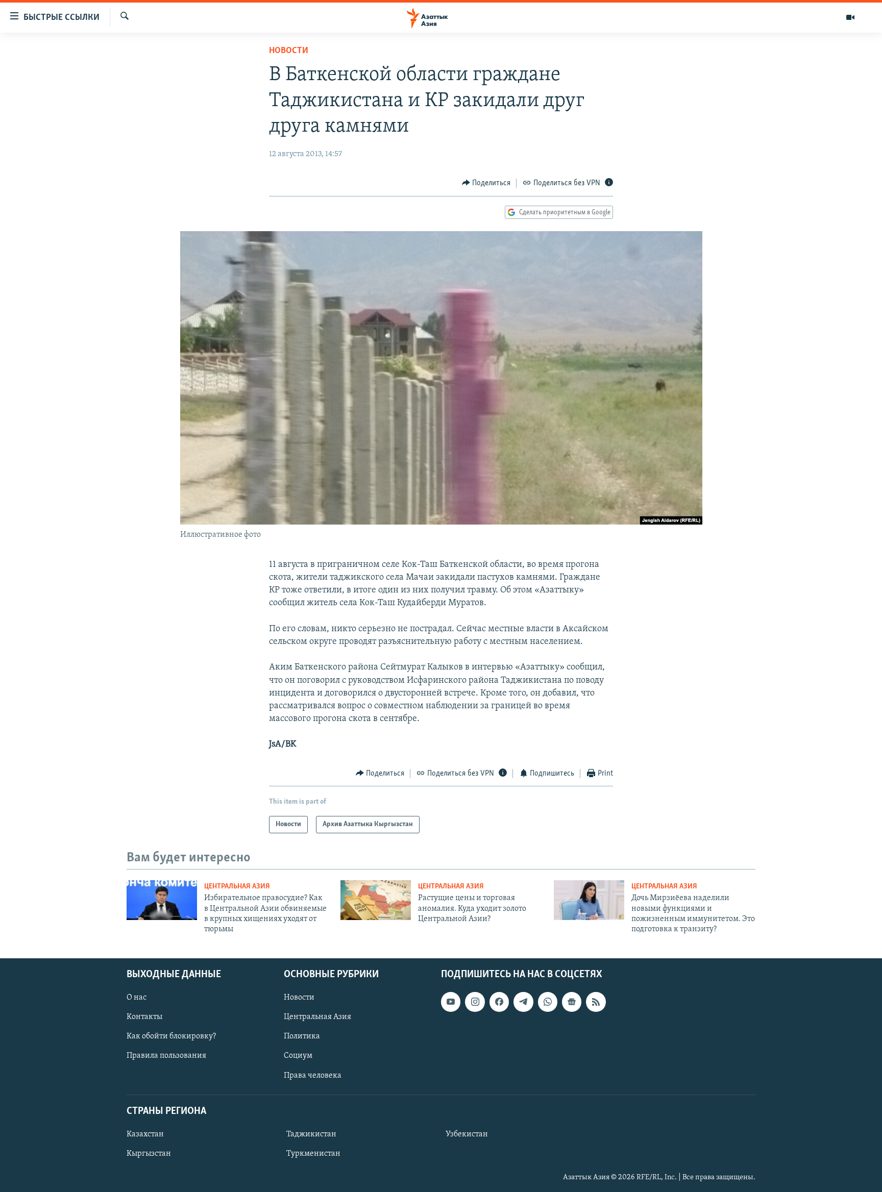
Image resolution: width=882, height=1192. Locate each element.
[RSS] (595, 1001)
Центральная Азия (237, 886)
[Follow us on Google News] (571, 1001)
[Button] (486, 183)
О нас (136, 998)
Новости (288, 51)
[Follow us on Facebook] (499, 1001)
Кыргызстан (149, 1154)
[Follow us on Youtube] (450, 1001)
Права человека (312, 1075)
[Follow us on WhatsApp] (547, 1001)
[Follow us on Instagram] (474, 1001)
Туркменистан (313, 1154)
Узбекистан (467, 1134)
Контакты (144, 1017)
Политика (302, 1036)
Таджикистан (311, 1134)
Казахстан (145, 1134)
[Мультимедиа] (850, 17)
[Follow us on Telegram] (523, 1001)
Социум (298, 1056)
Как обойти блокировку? (171, 1036)
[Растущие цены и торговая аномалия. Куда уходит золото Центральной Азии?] (375, 900)
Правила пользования (166, 1056)
